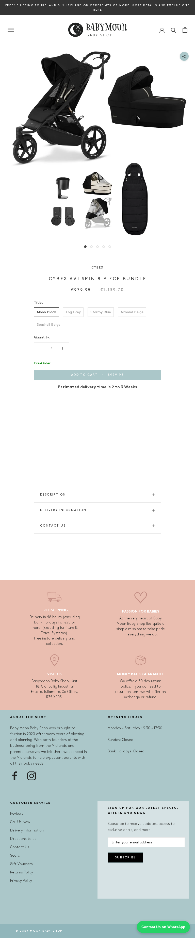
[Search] (173, 30)
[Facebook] (14, 775)
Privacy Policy (21, 880)
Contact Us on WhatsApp (163, 927)
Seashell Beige (48, 324)
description (53, 494)
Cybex (97, 267)
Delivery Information (63, 510)
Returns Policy (21, 872)
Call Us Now (20, 822)
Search (16, 855)
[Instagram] (31, 775)
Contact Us (53, 525)
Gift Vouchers (21, 864)
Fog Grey (73, 312)
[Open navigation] (11, 30)
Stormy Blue (100, 312)
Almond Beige (132, 312)
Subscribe (125, 857)
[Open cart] (185, 30)
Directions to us (23, 838)
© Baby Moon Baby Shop (38, 931)
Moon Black (46, 312)
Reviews (16, 813)
